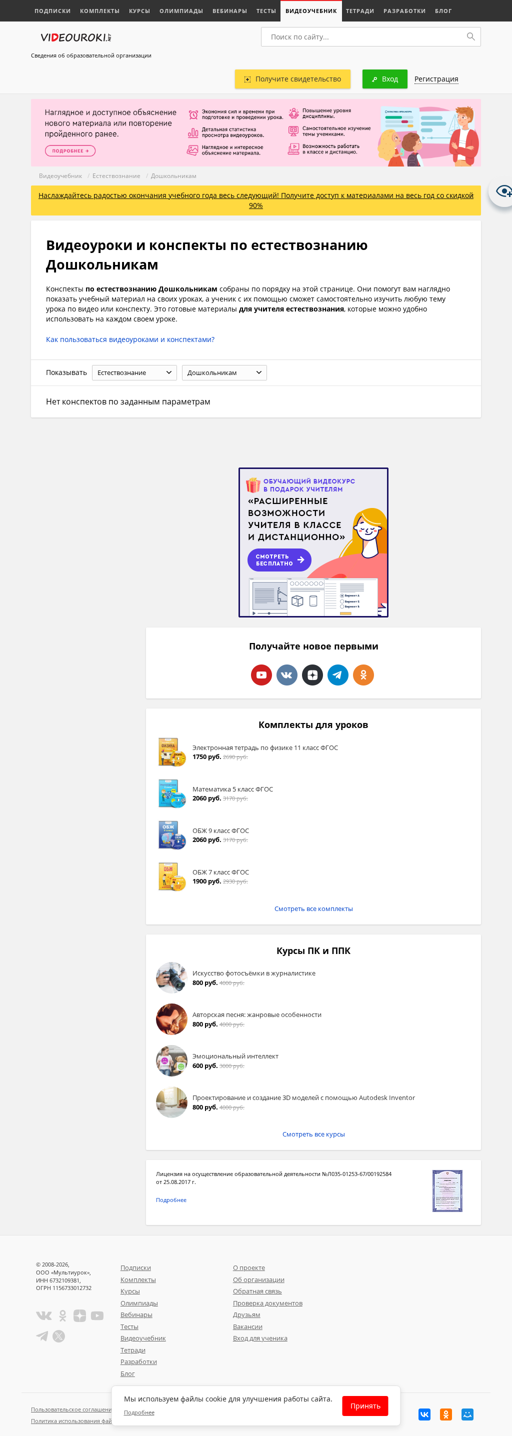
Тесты (266, 10)
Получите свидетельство (298, 79)
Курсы (139, 10)
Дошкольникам (173, 176)
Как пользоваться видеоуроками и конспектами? (130, 339)
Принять (365, 1405)
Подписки (52, 10)
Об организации (258, 1279)
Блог (443, 10)
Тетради (360, 10)
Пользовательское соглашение (73, 1409)
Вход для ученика (260, 1338)
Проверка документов (267, 1303)
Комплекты (100, 10)
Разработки (405, 10)
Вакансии (247, 1326)
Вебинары (230, 10)
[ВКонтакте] (424, 1414)
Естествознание (116, 176)
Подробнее (171, 1200)
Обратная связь (257, 1291)
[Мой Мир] (468, 1414)
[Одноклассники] (446, 1414)
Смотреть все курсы (313, 1134)
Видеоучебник (311, 10)
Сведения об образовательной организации (91, 55)
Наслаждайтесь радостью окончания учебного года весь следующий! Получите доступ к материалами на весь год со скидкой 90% (256, 200)
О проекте (249, 1267)
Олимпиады (182, 10)
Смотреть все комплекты (313, 908)
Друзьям (246, 1314)
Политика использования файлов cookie (85, 1420)
